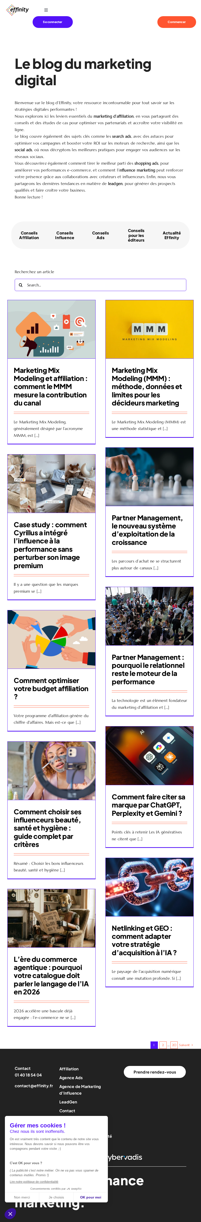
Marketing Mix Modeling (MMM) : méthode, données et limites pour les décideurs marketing (147, 386)
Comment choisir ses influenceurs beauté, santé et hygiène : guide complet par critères (47, 828)
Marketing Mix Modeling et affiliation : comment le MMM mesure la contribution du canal (51, 386)
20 (174, 1045)
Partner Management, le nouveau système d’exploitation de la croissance (147, 529)
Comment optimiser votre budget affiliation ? (51, 688)
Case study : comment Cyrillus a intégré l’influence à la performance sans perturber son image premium (50, 545)
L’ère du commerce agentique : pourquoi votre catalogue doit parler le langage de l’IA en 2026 (51, 975)
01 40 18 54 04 (28, 1074)
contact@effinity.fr (34, 1085)
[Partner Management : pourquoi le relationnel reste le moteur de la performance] (149, 616)
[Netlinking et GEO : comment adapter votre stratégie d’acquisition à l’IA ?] (149, 887)
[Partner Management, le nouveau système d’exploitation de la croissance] (149, 477)
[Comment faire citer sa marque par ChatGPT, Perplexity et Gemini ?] (149, 755)
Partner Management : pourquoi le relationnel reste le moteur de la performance (148, 669)
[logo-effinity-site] (17, 5)
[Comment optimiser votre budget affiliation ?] (51, 639)
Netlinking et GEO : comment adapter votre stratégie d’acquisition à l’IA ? (144, 940)
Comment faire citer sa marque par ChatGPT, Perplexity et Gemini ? (148, 804)
